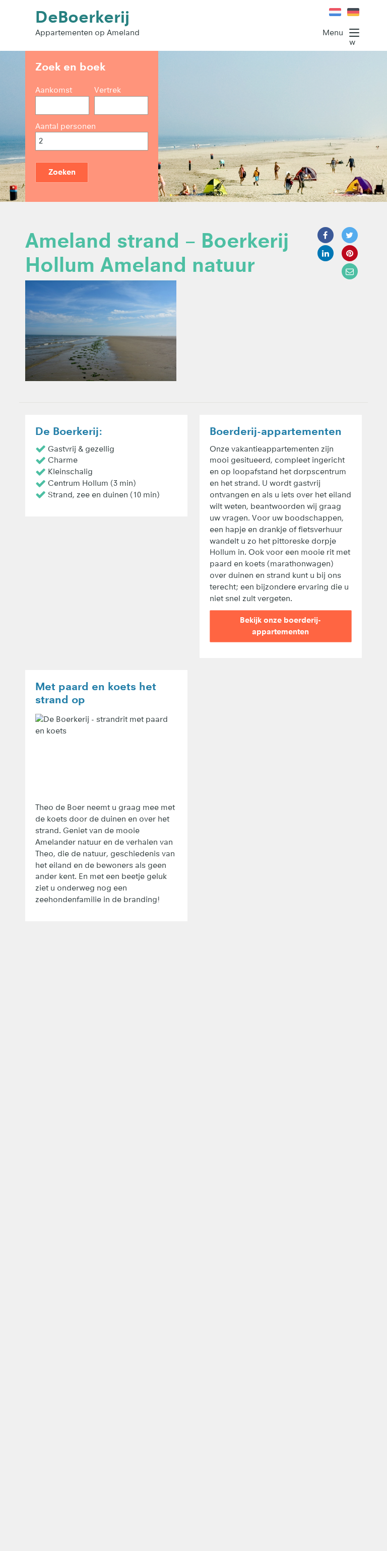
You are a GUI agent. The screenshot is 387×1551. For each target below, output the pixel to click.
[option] (193, 126)
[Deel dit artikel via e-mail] (350, 271)
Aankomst (53, 90)
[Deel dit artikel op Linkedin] (325, 253)
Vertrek (107, 90)
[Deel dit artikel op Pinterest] (350, 253)
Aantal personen (65, 126)
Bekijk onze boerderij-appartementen (280, 625)
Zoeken (62, 172)
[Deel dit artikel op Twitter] (350, 235)
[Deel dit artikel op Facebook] (325, 235)
